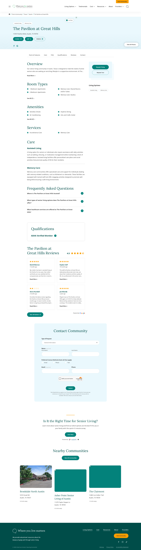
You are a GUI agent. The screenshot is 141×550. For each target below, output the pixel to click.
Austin (30, 14)
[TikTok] (126, 542)
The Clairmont (96, 491)
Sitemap (101, 547)
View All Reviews (34, 314)
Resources (106, 530)
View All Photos (131, 44)
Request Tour (100, 72)
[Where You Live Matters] (22, 6)
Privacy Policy (110, 547)
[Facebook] (14, 46)
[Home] (9, 14)
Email (45, 362)
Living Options (87, 530)
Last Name (74, 350)
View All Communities (70, 458)
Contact (17, 39)
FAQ (52, 55)
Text (68, 362)
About (116, 530)
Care (45, 55)
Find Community (122, 1)
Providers (125, 530)
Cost (97, 530)
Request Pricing (100, 67)
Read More (30, 76)
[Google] (17, 46)
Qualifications (62, 55)
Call (28, 39)
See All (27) (30, 119)
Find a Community (17, 14)
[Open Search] (127, 6)
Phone (57, 362)
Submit (70, 388)
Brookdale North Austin (32, 491)
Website (38, 39)
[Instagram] (123, 542)
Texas (25, 14)
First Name (45, 350)
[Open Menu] (10, 6)
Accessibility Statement (122, 547)
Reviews (73, 55)
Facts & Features (34, 55)
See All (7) (30, 98)
